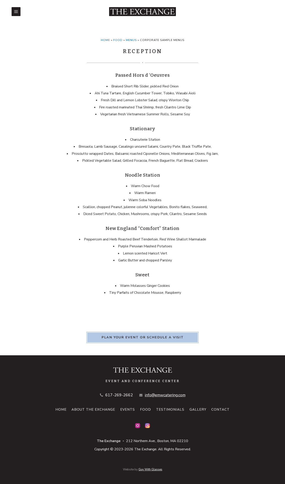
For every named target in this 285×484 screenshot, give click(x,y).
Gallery (197, 409)
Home (105, 40)
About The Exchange (93, 409)
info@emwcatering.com (165, 395)
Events (127, 409)
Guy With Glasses (150, 469)
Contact (220, 409)
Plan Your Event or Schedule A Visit (143, 337)
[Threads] (147, 425)
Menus (131, 40)
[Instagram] (137, 425)
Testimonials (170, 409)
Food (117, 40)
